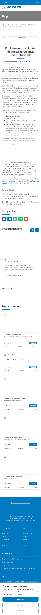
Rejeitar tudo (20, 610)
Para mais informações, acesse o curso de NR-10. (20, 182)
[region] (20, 599)
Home (3, 24)
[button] (35, 8)
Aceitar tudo (20, 599)
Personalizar (20, 605)
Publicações (11, 24)
